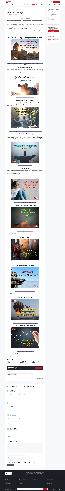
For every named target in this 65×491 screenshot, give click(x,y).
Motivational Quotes (12, 233)
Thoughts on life (50, 18)
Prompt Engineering (55, 4)
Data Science (8, 4)
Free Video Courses (49, 483)
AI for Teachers (47, 4)
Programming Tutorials (50, 479)
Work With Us (7, 482)
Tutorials (24, 1)
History (53, 36)
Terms (54, 489)
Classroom (19, 1)
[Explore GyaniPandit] (52, 2)
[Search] (50, 2)
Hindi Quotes (11, 9)
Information (49, 39)
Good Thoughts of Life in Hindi (52, 22)
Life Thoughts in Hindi (51, 11)
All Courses (20, 483)
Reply (9, 423)
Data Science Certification (22, 479)
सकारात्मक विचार (34, 27)
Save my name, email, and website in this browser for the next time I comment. (22, 462)
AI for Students (39, 4)
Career (57, 39)
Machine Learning (13, 4)
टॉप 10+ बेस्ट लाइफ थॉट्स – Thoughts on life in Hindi (53, 10)
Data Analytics (20, 4)
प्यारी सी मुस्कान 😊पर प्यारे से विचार (39, 378)
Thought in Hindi (12, 293)
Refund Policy (7, 486)
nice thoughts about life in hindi (12, 374)
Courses (15, 1)
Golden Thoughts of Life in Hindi (52, 19)
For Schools (34, 482)
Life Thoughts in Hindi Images (52, 14)
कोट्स (11, 175)
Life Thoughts (50, 15)
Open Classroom (35, 479)
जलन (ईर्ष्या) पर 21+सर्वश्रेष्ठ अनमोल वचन (13, 376)
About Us (6, 479)
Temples (54, 39)
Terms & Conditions (8, 483)
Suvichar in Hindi (12, 294)
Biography (49, 36)
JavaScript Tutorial (49, 482)
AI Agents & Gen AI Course (29, 4)
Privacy (52, 489)
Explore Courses (56, 1)
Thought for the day (12, 234)
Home (8, 9)
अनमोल (33, 30)
